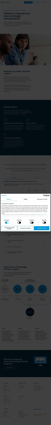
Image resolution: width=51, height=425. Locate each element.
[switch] (19, 223)
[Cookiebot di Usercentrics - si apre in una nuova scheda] (44, 196)
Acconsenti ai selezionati (25, 228)
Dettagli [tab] (25, 199)
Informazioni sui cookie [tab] (42, 199)
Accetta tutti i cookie (41, 228)
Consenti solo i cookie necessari (9, 228)
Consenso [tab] (9, 199)
